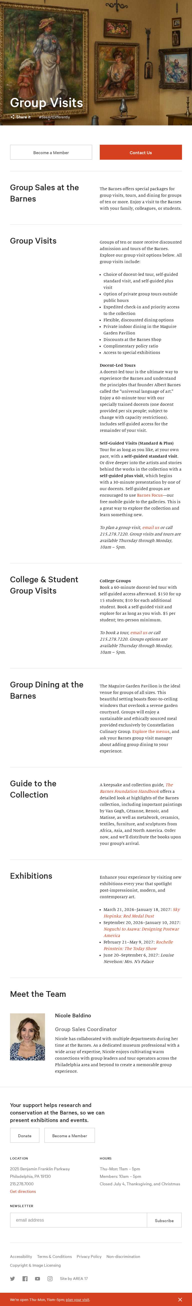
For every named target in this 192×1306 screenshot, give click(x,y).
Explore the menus (151, 731)
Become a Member (51, 152)
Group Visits (46, 102)
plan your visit (77, 1299)
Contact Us (141, 152)
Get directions (23, 1191)
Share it (23, 116)
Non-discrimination (123, 1256)
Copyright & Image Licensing (35, 1265)
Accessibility (21, 1256)
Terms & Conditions (54, 1256)
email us (150, 527)
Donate (25, 1135)
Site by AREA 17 (74, 1278)
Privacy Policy (89, 1256)
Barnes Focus (150, 495)
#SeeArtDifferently (54, 116)
